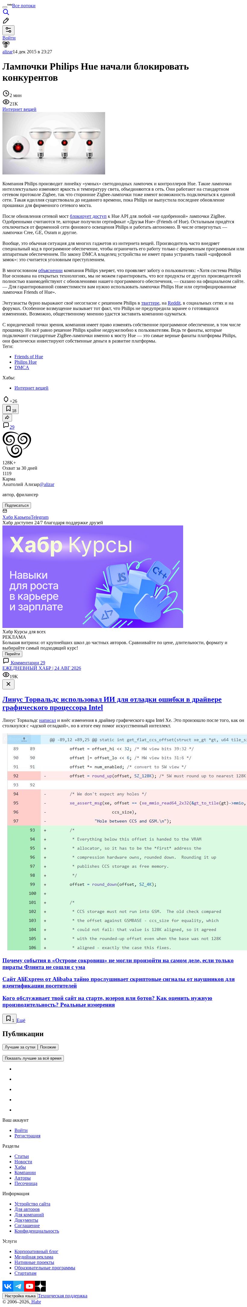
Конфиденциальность (36, 1230)
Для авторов (27, 1209)
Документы (26, 1220)
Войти (21, 1130)
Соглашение (27, 1225)
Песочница (25, 1183)
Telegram (39, 517)
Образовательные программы (44, 1267)
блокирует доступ (88, 216)
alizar (7, 51)
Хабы (20, 1167)
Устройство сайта (32, 1203)
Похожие (48, 1047)
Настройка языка (20, 1296)
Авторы (22, 1177)
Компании (25, 1172)
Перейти (12, 654)
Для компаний (29, 1214)
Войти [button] (9, 37)
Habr (35, 1301)
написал (47, 720)
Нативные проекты (34, 1262)
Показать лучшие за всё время (33, 1058)
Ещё (21, 1020)
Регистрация (27, 1135)
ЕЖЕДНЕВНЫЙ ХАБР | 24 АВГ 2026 (41, 668)
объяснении (50, 270)
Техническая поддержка (62, 1295)
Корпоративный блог (36, 1251)
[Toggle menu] (4, 7)
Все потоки (24, 5)
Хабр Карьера (16, 517)
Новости (23, 1161)
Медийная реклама (33, 1256)
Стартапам (25, 1273)
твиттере (150, 303)
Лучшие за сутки (20, 1047)
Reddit (174, 303)
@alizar (46, 484)
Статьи (21, 1156)
